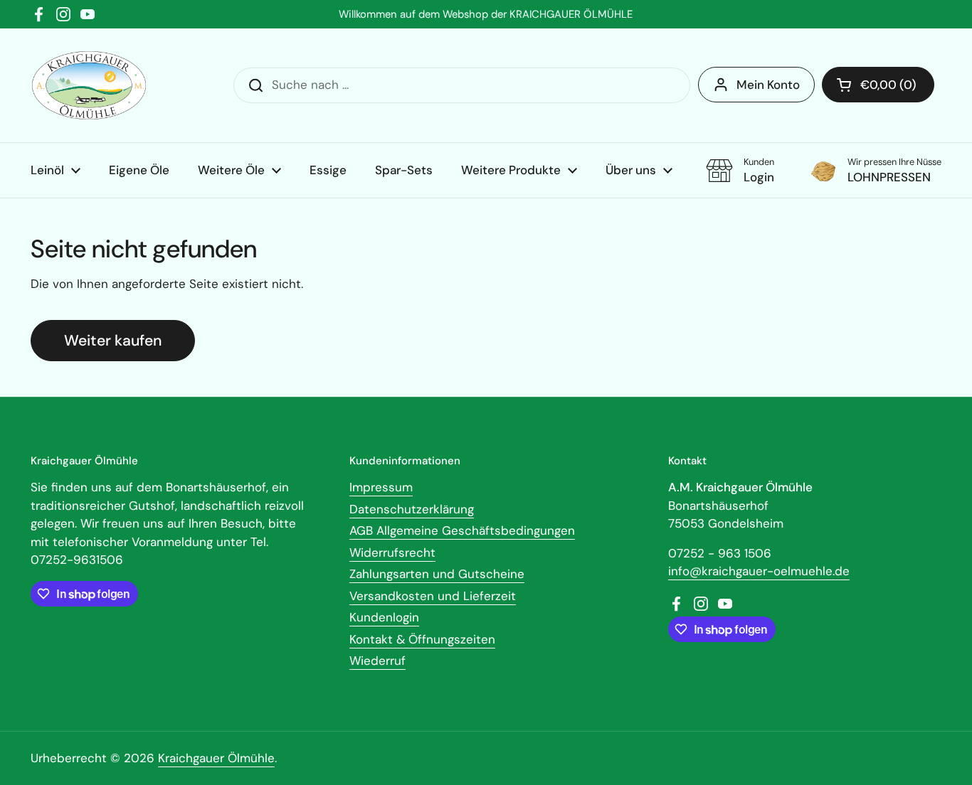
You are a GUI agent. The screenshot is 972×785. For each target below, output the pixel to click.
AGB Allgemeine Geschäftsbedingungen (462, 530)
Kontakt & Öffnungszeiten (422, 639)
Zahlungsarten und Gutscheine (436, 574)
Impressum (381, 487)
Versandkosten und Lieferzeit (432, 596)
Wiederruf (377, 660)
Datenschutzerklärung (411, 509)
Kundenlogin (384, 617)
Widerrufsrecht (392, 552)
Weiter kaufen (113, 341)
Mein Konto (768, 84)
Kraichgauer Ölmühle (216, 758)
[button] (878, 84)
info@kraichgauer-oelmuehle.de (759, 571)
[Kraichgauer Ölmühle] (89, 85)
